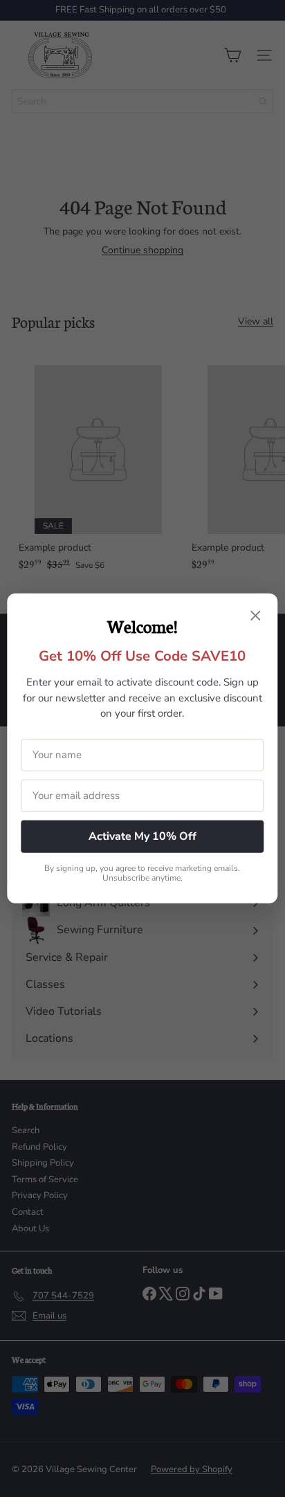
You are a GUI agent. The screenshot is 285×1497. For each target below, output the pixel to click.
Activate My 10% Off (142, 836)
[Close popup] (256, 617)
